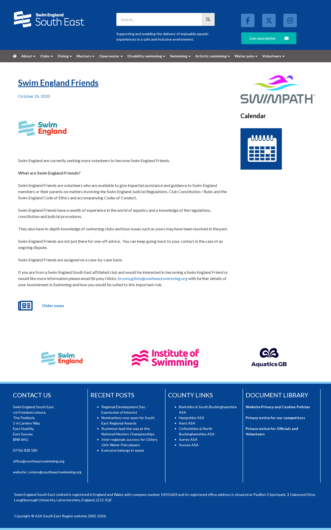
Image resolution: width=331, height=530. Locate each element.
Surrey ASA (188, 439)
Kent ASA (187, 423)
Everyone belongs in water (122, 450)
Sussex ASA (189, 445)
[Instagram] (290, 20)
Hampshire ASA (191, 417)
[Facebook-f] (247, 20)
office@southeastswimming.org (38, 461)
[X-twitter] (269, 20)
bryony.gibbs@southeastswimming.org (152, 278)
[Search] (208, 19)
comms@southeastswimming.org (54, 472)
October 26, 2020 (34, 96)
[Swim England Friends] (42, 128)
